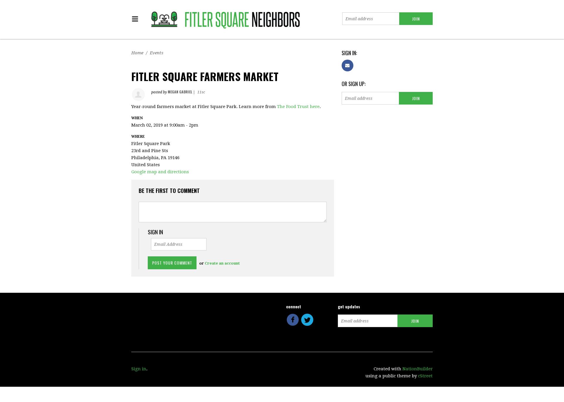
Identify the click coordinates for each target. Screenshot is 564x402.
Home (137, 52)
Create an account (222, 263)
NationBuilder (417, 368)
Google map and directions (160, 171)
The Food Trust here (298, 106)
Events (156, 52)
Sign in (138, 368)
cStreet (425, 376)
